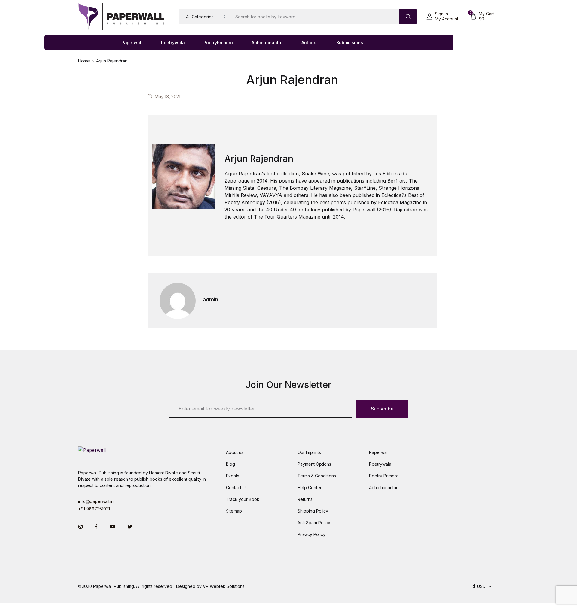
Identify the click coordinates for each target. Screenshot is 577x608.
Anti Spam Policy (314, 522)
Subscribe (382, 409)
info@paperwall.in (96, 501)
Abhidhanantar (267, 42)
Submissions (349, 42)
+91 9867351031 (94, 508)
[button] (442, 16)
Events (232, 475)
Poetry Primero (384, 475)
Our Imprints (309, 452)
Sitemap (234, 510)
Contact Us (237, 487)
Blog (230, 464)
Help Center (310, 487)
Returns (305, 499)
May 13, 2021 (167, 96)
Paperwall (131, 42)
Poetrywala (173, 42)
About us (234, 452)
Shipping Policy (313, 510)
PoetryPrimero (218, 42)
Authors (309, 42)
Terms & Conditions (317, 475)
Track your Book (242, 499)
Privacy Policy (311, 534)
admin (210, 299)
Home (84, 60)
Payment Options (314, 464)
